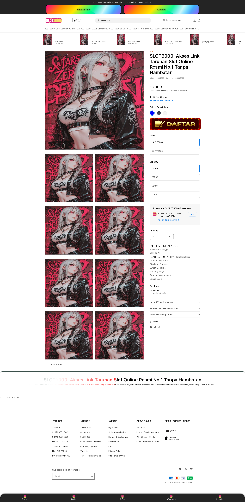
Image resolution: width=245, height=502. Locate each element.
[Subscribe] (91, 476)
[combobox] (123, 20)
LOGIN (161, 9)
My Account (113, 428)
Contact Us (113, 442)
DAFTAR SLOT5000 (81, 29)
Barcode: (169, 78)
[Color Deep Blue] (159, 113)
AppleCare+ (85, 428)
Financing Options (88, 446)
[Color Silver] (165, 113)
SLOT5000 (50, 29)
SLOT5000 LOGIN (117, 29)
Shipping (165, 91)
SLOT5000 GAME (60, 446)
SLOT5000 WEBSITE (189, 29)
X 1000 (155, 168)
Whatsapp (171, 499)
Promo (25, 499)
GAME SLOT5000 (100, 29)
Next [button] (199, 2)
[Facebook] (151, 328)
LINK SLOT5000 (63, 29)
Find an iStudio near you (148, 432)
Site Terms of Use (116, 456)
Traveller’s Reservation (90, 456)
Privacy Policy (114, 451)
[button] (50, 29)
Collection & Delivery (118, 432)
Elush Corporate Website (148, 442)
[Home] (53, 20)
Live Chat (220, 499)
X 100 (155, 186)
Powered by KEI (187, 482)
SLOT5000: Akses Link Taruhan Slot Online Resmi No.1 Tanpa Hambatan (122, 2)
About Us (141, 428)
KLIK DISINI (156, 253)
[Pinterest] (160, 328)
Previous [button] (46, 2)
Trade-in (84, 451)
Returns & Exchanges (118, 437)
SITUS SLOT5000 (151, 29)
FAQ (110, 446)
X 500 (155, 177)
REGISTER (83, 9)
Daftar (122, 499)
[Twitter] (155, 328)
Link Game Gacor (183, 257)
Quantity (154, 230)
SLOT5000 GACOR (169, 29)
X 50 (154, 194)
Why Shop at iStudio (146, 437)
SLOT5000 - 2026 (9, 397)
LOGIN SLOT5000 (60, 442)
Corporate (85, 432)
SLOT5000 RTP (134, 29)
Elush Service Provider (90, 442)
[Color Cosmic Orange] (152, 113)
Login (73, 499)
